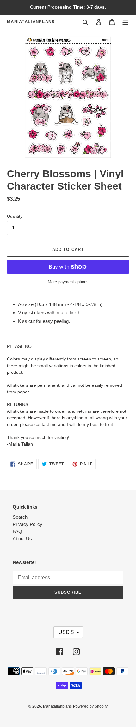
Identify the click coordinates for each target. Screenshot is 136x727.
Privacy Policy (27, 524)
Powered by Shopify (90, 706)
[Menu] (125, 21)
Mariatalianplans (31, 21)
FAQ (17, 531)
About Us (22, 538)
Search (20, 517)
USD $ (66, 632)
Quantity (14, 216)
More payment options (68, 281)
